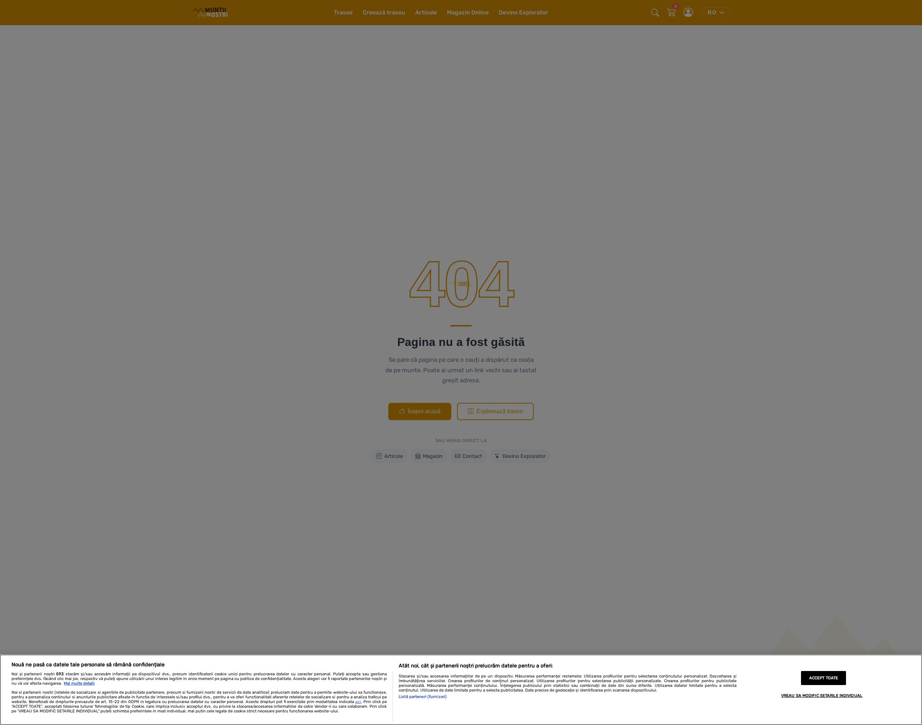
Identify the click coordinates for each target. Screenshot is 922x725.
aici (358, 702)
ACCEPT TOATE (823, 678)
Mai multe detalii (79, 683)
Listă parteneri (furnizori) (423, 696)
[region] (461, 689)
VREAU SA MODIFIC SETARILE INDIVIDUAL (821, 695)
